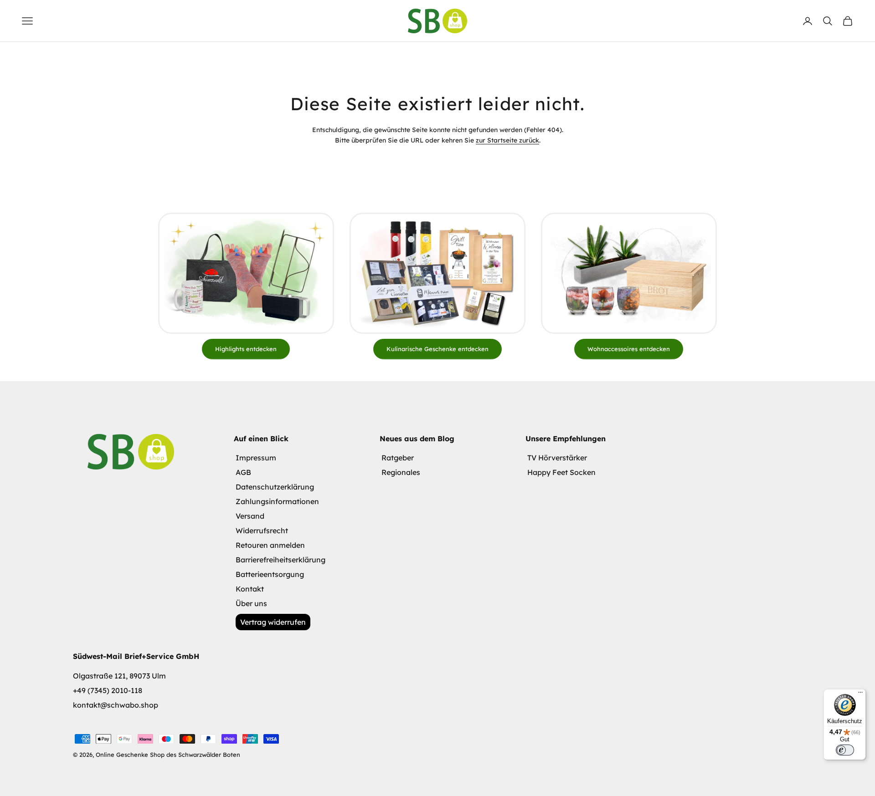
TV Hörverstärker (557, 457)
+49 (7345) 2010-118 (107, 690)
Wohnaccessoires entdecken (628, 348)
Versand (250, 515)
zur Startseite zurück (507, 140)
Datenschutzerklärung (275, 486)
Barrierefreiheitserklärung (280, 559)
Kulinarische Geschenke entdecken (437, 348)
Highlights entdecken (246, 348)
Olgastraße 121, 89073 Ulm (119, 675)
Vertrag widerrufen (273, 622)
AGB (243, 472)
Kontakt (250, 588)
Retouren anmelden (270, 545)
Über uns (251, 603)
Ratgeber (397, 457)
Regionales (400, 472)
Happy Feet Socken (561, 472)
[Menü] (860, 694)
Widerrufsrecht (262, 530)
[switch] (845, 750)
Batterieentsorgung (270, 574)
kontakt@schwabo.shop (115, 704)
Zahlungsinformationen (277, 501)
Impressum (256, 457)
